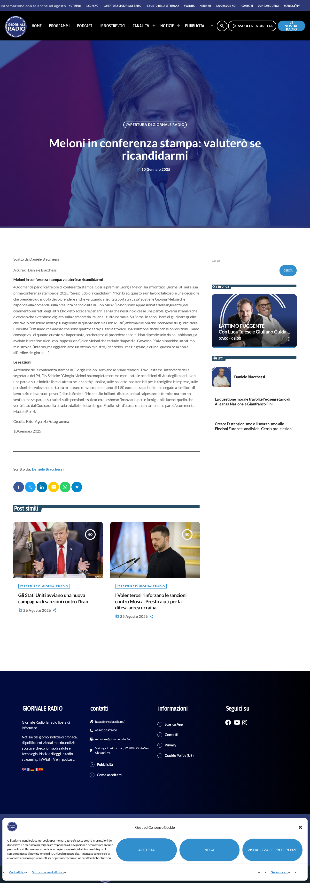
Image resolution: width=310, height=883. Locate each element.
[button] (300, 827)
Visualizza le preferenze (273, 850)
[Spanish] (41, 769)
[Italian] (210, 26)
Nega (209, 850)
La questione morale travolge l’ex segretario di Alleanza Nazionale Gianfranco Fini (252, 401)
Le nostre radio (291, 26)
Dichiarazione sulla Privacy (48, 872)
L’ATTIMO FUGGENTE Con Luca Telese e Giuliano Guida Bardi (253, 332)
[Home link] (16, 26)
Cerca (216, 260)
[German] (33, 769)
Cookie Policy (17, 872)
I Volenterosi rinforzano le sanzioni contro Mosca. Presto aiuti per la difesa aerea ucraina (150, 601)
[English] (24, 769)
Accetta (146, 850)
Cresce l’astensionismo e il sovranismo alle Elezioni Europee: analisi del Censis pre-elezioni (254, 426)
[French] (28, 769)
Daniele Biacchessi (48, 469)
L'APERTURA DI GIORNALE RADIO (154, 125)
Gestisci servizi (279, 872)
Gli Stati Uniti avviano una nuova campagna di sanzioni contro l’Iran (53, 598)
